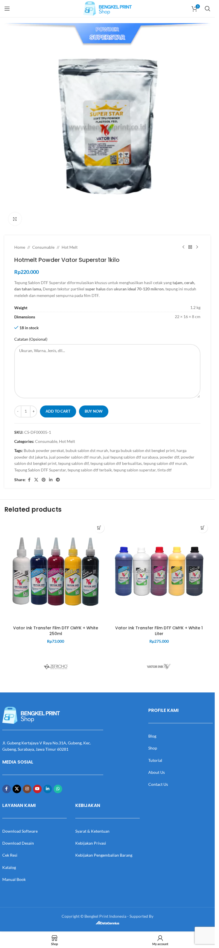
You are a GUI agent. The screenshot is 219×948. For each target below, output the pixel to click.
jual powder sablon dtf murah (75, 457)
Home (19, 247)
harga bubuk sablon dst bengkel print (142, 450)
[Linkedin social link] (50, 480)
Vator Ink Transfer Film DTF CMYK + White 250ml (55, 630)
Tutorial (155, 760)
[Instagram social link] (27, 789)
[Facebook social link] (29, 480)
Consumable (43, 247)
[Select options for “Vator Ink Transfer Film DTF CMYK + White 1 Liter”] (203, 528)
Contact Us (158, 784)
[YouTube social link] (37, 789)
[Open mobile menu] (7, 8)
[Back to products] (190, 247)
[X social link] (36, 480)
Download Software (20, 831)
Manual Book (14, 879)
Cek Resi (9, 855)
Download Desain (18, 843)
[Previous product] (183, 247)
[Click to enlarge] (15, 218)
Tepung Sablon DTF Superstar (40, 469)
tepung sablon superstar (134, 469)
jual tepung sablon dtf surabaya (130, 457)
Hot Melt (70, 247)
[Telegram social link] (58, 480)
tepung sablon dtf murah (165, 463)
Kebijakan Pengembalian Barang (103, 855)
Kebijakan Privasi (90, 843)
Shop (152, 748)
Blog (152, 736)
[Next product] (197, 247)
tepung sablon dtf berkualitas (116, 463)
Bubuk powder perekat (44, 450)
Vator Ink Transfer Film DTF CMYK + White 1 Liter (159, 630)
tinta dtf (164, 469)
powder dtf (169, 457)
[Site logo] (107, 8)
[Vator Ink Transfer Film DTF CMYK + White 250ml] (55, 571)
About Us (156, 772)
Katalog (9, 867)
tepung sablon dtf (73, 463)
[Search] (207, 8)
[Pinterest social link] (43, 480)
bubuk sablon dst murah (87, 450)
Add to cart (58, 411)
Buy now (94, 411)
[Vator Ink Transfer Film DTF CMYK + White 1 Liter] (159, 571)
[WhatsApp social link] (58, 789)
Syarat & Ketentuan (92, 831)
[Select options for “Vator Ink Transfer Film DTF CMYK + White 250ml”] (99, 528)
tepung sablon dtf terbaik (90, 469)
